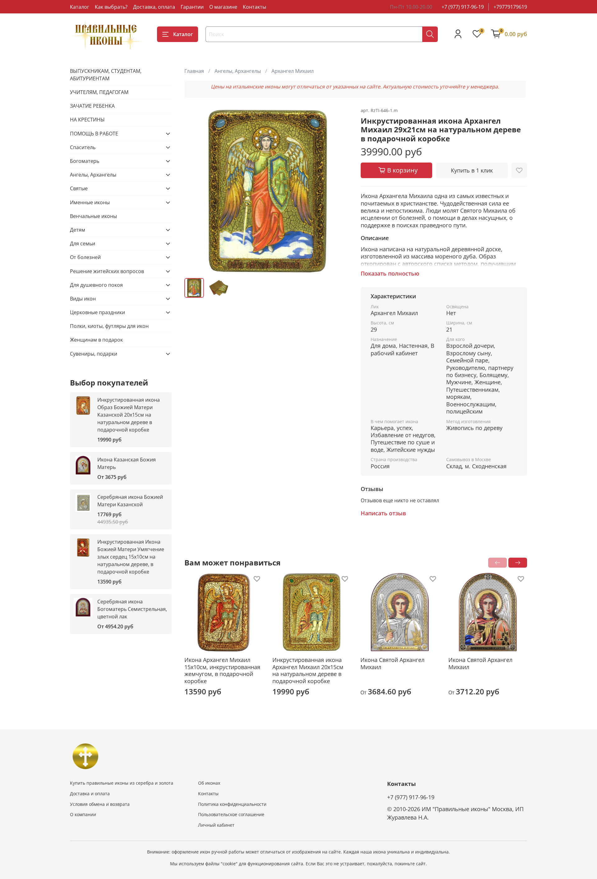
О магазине (223, 6)
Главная (194, 71)
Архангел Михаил (292, 71)
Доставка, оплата (154, 6)
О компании (83, 814)
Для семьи (82, 243)
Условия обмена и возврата (100, 804)
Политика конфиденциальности (232, 804)
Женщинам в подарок (96, 339)
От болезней (85, 257)
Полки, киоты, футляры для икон (109, 326)
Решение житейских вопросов (107, 271)
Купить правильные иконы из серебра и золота (121, 783)
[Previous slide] (194, 189)
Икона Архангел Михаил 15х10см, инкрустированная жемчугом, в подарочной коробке (222, 670)
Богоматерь (84, 161)
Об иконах (209, 783)
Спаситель (82, 147)
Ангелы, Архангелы (238, 71)
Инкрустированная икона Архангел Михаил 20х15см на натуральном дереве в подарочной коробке (307, 670)
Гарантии (192, 6)
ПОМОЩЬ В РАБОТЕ (94, 133)
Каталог (79, 6)
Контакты (254, 6)
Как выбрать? (111, 6)
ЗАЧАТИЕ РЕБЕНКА (92, 105)
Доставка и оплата (90, 793)
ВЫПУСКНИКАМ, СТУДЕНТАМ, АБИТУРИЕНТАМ (105, 75)
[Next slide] (340, 189)
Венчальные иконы (93, 216)
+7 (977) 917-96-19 (463, 6)
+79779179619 (510, 6)
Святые (79, 188)
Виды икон (83, 298)
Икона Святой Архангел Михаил (392, 663)
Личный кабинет (216, 825)
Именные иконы (90, 202)
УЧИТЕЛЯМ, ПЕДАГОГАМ (99, 92)
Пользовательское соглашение (231, 814)
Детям (77, 229)
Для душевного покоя (96, 284)
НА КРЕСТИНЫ (87, 119)
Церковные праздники (97, 312)
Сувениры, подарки (93, 353)
